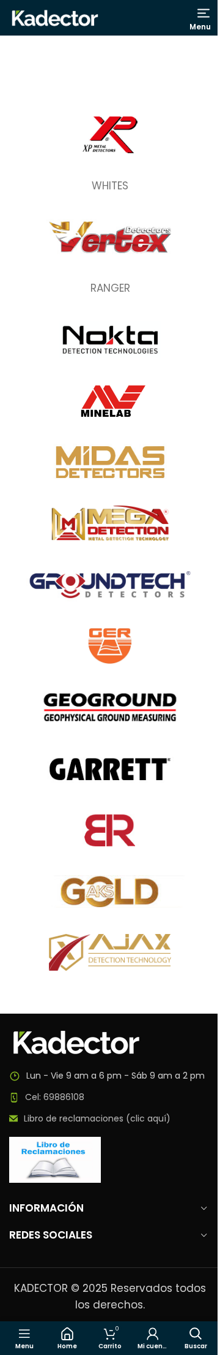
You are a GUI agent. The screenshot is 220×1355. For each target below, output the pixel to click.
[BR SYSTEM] (110, 829)
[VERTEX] (110, 237)
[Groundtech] (110, 584)
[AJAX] (110, 952)
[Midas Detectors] (110, 462)
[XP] (110, 134)
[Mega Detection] (110, 523)
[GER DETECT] (110, 646)
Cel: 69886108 (54, 1097)
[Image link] (76, 1041)
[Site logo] (55, 17)
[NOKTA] (110, 339)
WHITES (110, 185)
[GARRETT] (110, 768)
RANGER (110, 288)
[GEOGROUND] (110, 707)
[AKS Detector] (110, 891)
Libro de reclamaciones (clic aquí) (97, 1118)
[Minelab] (110, 400)
